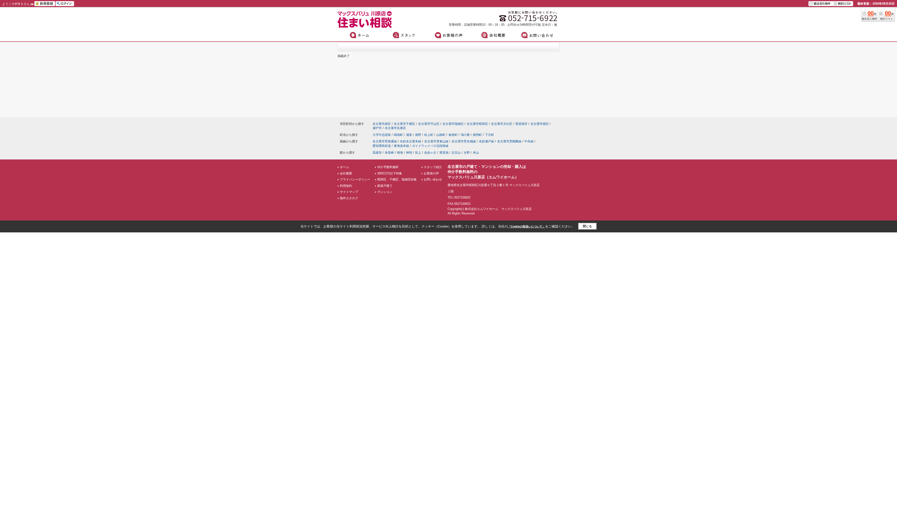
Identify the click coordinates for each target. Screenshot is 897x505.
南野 (418, 135)
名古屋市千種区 (404, 124)
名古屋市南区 (539, 124)
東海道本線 (401, 146)
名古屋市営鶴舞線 (509, 141)
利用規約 (346, 186)
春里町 (453, 135)
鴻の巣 (465, 135)
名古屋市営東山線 (436, 141)
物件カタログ (349, 198)
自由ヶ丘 (430, 152)
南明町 (477, 135)
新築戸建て (384, 186)
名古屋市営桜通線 (385, 141)
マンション (384, 192)
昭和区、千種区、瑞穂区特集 (397, 179)
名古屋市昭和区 (477, 124)
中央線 (529, 141)
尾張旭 (443, 152)
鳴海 (400, 152)
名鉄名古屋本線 (410, 141)
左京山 (456, 152)
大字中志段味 (382, 135)
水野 (467, 152)
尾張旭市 (521, 124)
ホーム (344, 167)
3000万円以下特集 (389, 173)
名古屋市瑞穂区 (453, 124)
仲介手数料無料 (388, 167)
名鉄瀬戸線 (486, 141)
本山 (476, 152)
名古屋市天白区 (501, 124)
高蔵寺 (377, 152)
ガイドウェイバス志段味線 (430, 146)
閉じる (587, 226)
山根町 (440, 135)
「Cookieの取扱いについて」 (526, 226)
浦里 (409, 135)
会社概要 (346, 173)
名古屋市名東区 (395, 128)
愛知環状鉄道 (382, 146)
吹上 (418, 152)
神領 (409, 152)
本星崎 (389, 152)
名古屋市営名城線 (464, 141)
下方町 (489, 135)
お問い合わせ (433, 179)
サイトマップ (349, 192)
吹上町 (428, 135)
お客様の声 (431, 173)
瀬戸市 (377, 128)
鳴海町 (398, 135)
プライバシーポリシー (355, 179)
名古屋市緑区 (382, 124)
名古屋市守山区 (428, 124)
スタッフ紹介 (433, 167)
